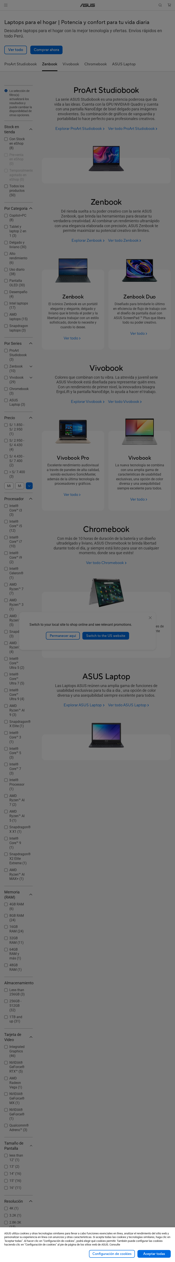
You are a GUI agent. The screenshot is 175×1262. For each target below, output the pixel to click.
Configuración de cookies (111, 1254)
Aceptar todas (154, 1254)
